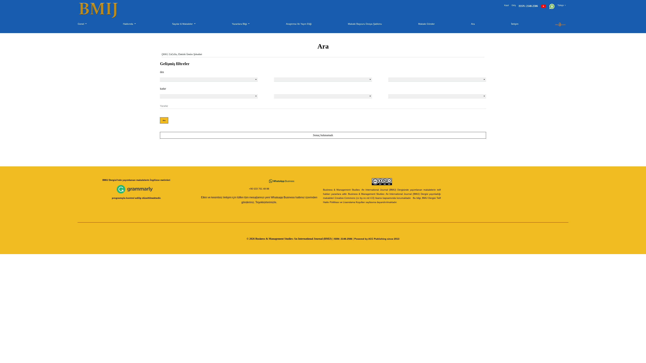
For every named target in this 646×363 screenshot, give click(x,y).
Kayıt (506, 5)
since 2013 (393, 239)
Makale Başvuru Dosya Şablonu (365, 24)
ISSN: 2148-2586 (343, 239)
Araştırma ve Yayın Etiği (299, 24)
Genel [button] (81, 24)
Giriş (514, 5)
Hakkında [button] (128, 24)
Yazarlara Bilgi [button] (240, 24)
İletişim (514, 24)
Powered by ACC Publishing (370, 239)
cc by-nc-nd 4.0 (365, 198)
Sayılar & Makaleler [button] (182, 24)
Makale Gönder (426, 24)
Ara (473, 24)
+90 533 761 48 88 (259, 189)
